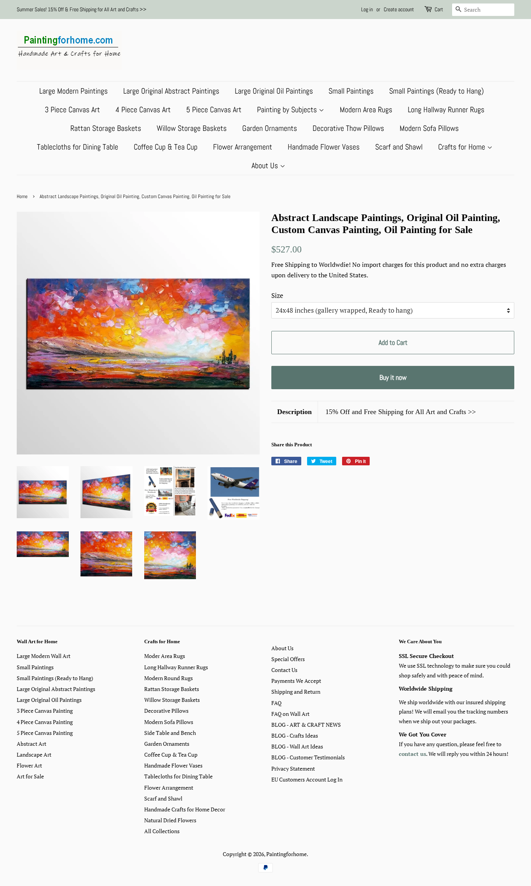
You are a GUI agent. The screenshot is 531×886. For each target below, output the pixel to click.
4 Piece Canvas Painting (45, 722)
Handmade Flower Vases (324, 147)
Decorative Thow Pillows (348, 128)
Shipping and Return (295, 691)
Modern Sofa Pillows (429, 128)
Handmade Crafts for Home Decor (184, 809)
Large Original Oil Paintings (274, 91)
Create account (399, 9)
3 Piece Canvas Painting (45, 710)
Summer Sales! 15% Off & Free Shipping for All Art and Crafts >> (82, 9)
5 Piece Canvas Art (213, 109)
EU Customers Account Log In (306, 779)
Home (22, 196)
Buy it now (393, 377)
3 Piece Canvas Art (72, 109)
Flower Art (29, 765)
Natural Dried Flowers (170, 820)
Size (277, 295)
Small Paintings (351, 91)
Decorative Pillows (166, 710)
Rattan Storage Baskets (105, 128)
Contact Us (284, 670)
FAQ (276, 703)
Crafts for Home (462, 147)
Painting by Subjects (288, 109)
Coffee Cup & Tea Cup (165, 147)
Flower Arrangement (242, 147)
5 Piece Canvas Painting (45, 732)
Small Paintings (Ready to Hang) (436, 91)
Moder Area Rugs (164, 656)
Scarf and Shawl (399, 147)
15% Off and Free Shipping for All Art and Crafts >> (400, 412)
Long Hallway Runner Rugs (446, 109)
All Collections (162, 831)
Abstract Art (31, 743)
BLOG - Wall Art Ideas (297, 746)
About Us (266, 165)
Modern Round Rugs (168, 678)
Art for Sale (30, 776)
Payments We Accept (296, 680)
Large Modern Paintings (73, 91)
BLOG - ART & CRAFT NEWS (306, 724)
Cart (439, 9)
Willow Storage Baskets (192, 128)
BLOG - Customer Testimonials (308, 757)
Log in (367, 9)
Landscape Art (34, 754)
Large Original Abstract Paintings (171, 91)
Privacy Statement (293, 768)
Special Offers (288, 659)
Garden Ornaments (269, 128)
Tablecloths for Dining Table (77, 147)
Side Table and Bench (170, 732)
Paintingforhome (286, 854)
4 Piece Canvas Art (143, 109)
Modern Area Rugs (366, 109)
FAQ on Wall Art (290, 713)
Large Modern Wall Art (43, 656)
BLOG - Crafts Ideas (294, 735)
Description (294, 412)
